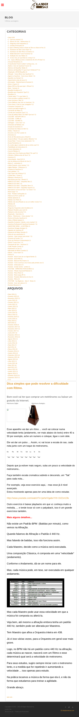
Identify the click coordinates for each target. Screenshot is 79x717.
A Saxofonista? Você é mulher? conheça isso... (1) (22, 64)
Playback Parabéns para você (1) (17, 210)
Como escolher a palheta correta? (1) (19, 98)
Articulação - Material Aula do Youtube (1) (20, 82)
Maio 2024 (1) (12, 294)
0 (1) (9, 379)
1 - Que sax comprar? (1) (15, 39)
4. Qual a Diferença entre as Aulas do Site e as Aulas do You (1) (26, 47)
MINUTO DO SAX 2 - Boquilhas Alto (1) (20, 181)
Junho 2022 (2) (12, 300)
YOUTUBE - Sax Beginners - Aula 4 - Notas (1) (21, 281)
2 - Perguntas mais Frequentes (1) (18, 43)
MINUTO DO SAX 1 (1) (15, 183)
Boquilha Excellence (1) (15, 90)
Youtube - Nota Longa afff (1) (16, 275)
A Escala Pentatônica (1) (15, 62)
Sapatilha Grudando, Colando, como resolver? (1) (22, 222)
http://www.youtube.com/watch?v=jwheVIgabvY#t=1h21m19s (38, 498)
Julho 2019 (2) (12, 310)
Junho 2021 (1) (12, 304)
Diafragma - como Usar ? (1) (16, 122)
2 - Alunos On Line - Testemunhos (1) (19, 41)
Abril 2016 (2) (12, 347)
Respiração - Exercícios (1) (16, 214)
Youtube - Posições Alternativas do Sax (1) (20, 277)
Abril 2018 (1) (12, 323)
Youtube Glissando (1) (14, 285)
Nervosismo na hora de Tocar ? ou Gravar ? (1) (22, 189)
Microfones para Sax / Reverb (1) (18, 179)
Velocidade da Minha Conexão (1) (18, 250)
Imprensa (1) (12, 157)
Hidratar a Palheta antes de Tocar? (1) (19, 155)
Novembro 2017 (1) (14, 329)
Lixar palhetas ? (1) (13, 171)
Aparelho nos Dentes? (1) (15, 78)
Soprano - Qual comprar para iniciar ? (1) (20, 236)
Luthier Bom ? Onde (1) (15, 175)
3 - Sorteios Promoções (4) (16, 45)
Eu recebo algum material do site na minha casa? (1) (23, 145)
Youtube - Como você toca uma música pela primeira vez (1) (26, 263)
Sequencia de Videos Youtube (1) (17, 232)
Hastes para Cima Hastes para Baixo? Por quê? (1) (23, 153)
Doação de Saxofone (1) (15, 127)
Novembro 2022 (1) (14, 298)
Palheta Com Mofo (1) (14, 200)
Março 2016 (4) (12, 349)
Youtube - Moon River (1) (15, 273)
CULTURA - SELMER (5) (15, 120)
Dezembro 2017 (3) (14, 327)
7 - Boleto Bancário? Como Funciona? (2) (20, 53)
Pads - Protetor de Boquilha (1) (17, 194)
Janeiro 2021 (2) (13, 306)
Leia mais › (10, 697)
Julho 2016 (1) (12, 341)
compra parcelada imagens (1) (17, 108)
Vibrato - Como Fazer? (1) (15, 252)
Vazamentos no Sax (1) (14, 248)
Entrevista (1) (12, 135)
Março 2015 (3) (12, 369)
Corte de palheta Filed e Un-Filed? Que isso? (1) (22, 114)
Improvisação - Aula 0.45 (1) (16, 159)
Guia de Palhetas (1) (14, 151)
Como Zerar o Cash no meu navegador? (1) (21, 104)
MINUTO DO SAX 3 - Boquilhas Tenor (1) (20, 185)
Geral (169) (11, 37)
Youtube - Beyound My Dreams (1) (18, 260)
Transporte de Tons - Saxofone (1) (18, 244)
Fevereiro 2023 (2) (13, 296)
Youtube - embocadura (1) (16, 265)
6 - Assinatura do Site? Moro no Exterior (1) (21, 51)
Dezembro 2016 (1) (14, 335)
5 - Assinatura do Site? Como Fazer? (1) (19, 49)
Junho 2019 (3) (12, 312)
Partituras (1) (12, 206)
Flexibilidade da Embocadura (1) (17, 147)
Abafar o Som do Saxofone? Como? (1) (19, 66)
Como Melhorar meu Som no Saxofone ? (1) (21, 102)
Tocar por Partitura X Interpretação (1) (19, 240)
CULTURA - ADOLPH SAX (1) (17, 116)
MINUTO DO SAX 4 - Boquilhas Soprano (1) (21, 187)
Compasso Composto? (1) (15, 106)
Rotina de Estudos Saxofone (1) (17, 218)
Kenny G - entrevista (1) (15, 163)
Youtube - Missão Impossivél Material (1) (20, 271)
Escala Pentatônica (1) (14, 143)
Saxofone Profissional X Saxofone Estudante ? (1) (22, 224)
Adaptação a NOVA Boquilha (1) (17, 72)
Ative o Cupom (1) (13, 84)
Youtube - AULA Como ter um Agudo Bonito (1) (22, 256)
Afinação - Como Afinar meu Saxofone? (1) (21, 74)
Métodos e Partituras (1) (15, 177)
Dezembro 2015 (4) (14, 355)
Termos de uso (9, 711)
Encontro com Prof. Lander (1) (17, 133)
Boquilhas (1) (12, 94)
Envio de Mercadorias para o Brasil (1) (19, 137)
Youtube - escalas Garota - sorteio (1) (19, 267)
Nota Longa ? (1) (13, 191)
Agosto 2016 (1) (13, 339)
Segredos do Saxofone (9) (15, 230)
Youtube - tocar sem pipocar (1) (17, 283)
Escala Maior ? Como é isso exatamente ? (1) (21, 141)
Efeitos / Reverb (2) (14, 131)
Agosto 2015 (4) (13, 359)
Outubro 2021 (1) (13, 302)
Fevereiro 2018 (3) (13, 325)
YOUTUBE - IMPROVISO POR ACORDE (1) (21, 269)
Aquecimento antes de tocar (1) (17, 80)
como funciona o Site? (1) (15, 100)
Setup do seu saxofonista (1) (16, 234)
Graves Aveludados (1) (14, 149)
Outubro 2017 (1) (13, 331)
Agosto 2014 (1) (13, 373)
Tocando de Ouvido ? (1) (15, 238)
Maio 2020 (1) (12, 308)
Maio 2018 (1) (12, 320)
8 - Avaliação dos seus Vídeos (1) (17, 56)
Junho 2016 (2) (12, 343)
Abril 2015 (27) (12, 367)
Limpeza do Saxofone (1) (15, 169)
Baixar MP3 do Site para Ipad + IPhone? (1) (21, 86)
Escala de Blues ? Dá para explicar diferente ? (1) (22, 139)
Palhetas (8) (11, 204)
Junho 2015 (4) (12, 363)
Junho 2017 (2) (12, 333)
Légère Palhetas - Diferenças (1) (17, 167)
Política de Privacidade (22, 711)
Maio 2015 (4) (12, 365)
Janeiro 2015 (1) (13, 371)
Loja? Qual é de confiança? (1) (17, 173)
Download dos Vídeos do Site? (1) (18, 129)
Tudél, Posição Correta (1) (15, 246)
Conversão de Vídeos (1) (15, 110)
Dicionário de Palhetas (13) (16, 125)
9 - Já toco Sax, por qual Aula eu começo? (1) (21, 58)
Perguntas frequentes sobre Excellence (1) (20, 208)
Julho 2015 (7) (12, 361)
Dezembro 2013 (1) (14, 377)
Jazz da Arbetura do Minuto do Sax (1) (19, 161)
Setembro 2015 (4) (13, 357)
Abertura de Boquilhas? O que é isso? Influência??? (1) (24, 70)
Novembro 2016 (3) (14, 337)
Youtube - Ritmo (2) (14, 279)
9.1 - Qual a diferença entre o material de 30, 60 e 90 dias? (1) (26, 60)
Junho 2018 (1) (12, 318)
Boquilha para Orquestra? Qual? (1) (18, 92)
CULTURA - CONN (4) (14, 118)
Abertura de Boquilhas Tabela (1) (17, 68)
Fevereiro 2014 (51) (14, 375)
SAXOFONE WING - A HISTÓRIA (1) (19, 226)
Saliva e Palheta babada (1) (16, 220)
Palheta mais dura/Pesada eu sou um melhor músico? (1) (25, 202)
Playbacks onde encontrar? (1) (17, 212)
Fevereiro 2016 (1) (13, 351)
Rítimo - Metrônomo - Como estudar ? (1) (20, 216)
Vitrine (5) (11, 254)
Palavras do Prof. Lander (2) (16, 196)
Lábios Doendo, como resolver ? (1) (18, 165)
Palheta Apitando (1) (14, 198)
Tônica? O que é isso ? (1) (15, 242)
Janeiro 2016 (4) (13, 353)
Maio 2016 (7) (12, 345)
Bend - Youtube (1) (13, 88)
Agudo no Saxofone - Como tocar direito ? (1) (21, 76)
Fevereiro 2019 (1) (13, 316)
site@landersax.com (68, 710)
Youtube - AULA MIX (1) (15, 258)
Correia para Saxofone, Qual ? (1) (18, 112)
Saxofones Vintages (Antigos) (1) (17, 228)
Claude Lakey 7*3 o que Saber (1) (18, 96)
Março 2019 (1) (12, 314)
